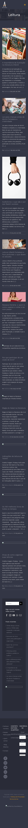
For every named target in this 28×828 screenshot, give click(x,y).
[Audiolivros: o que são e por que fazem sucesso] (14, 178)
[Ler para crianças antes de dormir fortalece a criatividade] (14, 106)
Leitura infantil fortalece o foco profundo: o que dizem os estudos (14, 241)
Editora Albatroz (8, 485)
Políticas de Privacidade (17, 797)
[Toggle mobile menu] (25, 5)
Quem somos (5, 740)
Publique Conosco (5, 727)
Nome (22, 741)
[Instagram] (10, 615)
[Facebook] (7, 615)
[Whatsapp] (17, 615)
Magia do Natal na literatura (14, 398)
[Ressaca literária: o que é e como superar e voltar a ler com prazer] (14, 297)
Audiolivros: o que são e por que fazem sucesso (14, 175)
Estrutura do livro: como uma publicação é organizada (14, 639)
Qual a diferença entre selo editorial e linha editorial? (13, 662)
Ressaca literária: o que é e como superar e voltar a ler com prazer (14, 294)
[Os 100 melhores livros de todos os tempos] (14, 498)
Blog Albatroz (5, 746)
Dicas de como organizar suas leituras (14, 544)
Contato (5, 751)
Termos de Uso (14, 799)
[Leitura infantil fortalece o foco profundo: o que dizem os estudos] (14, 244)
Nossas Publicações (5, 733)
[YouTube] (14, 615)
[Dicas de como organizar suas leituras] (14, 547)
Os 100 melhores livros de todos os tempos (14, 496)
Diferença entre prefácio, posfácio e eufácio (12, 653)
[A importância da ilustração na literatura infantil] (14, 43)
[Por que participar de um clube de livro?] (14, 349)
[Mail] (20, 615)
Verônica (6, 91)
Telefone (22, 748)
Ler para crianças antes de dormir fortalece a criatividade (14, 103)
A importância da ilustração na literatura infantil (14, 41)
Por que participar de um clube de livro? (14, 347)
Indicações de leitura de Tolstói (14, 446)
